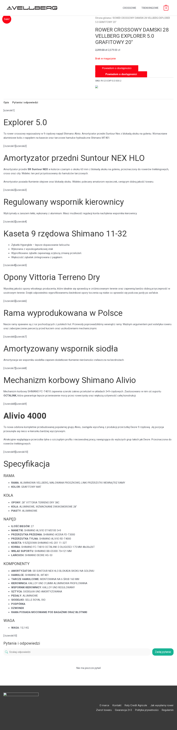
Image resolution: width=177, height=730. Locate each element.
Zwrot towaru (104, 710)
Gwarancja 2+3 (123, 710)
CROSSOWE (129, 7)
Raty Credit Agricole (136, 705)
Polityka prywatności (147, 710)
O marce (104, 705)
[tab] (6, 102)
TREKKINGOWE (150, 7)
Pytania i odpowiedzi (25, 102)
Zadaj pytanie (163, 652)
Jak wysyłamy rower (162, 705)
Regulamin (168, 710)
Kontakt (117, 705)
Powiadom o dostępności (121, 74)
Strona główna (103, 18)
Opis (6, 102)
